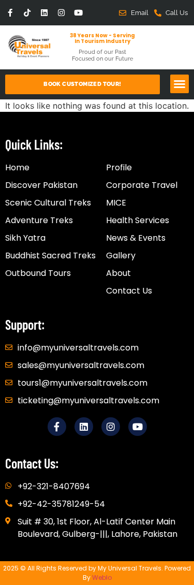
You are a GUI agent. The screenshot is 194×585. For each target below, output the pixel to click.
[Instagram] (61, 13)
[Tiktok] (27, 13)
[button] (179, 84)
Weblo (102, 577)
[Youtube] (78, 13)
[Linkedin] (44, 13)
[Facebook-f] (10, 13)
